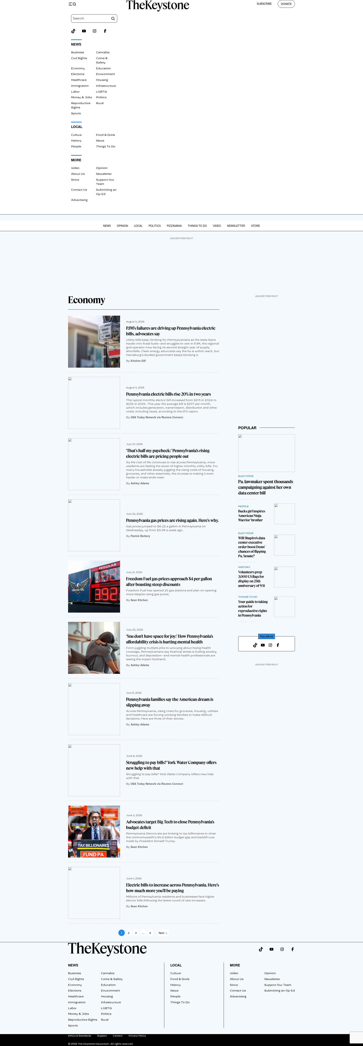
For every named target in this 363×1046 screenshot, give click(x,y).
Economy (78, 68)
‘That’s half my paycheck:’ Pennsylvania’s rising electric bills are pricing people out (167, 453)
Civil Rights (79, 58)
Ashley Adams (140, 483)
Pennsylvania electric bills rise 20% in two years (168, 394)
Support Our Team (277, 985)
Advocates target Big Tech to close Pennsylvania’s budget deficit (170, 824)
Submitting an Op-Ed (279, 990)
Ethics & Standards (79, 1036)
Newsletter (104, 174)
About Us (78, 174)
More (235, 965)
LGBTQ (101, 92)
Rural (100, 103)
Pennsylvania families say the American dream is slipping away (169, 702)
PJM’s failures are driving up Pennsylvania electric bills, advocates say (170, 330)
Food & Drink (105, 135)
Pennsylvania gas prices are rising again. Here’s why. (172, 520)
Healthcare (79, 80)
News (100, 140)
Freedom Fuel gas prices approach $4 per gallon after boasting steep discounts (169, 581)
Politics (101, 97)
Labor (75, 92)
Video (75, 168)
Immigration (80, 86)
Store (75, 180)
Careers (118, 1036)
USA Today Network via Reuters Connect (157, 417)
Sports (76, 113)
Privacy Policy (137, 1036)
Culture (76, 135)
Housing (102, 80)
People (76, 146)
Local (138, 226)
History (76, 140)
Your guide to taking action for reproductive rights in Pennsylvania (253, 609)
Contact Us (79, 190)
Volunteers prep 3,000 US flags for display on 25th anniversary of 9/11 (251, 579)
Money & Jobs (81, 97)
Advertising (79, 200)
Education (103, 68)
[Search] (113, 18)
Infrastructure (106, 86)
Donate (286, 4)
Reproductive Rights (82, 1020)
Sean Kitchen (139, 600)
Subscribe (264, 3)
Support (102, 1036)
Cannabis (102, 52)
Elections (77, 74)
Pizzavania (174, 226)
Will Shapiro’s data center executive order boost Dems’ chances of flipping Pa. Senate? (252, 547)
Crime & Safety (112, 979)
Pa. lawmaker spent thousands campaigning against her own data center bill (265, 487)
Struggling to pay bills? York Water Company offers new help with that (171, 765)
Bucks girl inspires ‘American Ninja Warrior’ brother (251, 515)
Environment (105, 74)
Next (163, 933)
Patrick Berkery (140, 536)
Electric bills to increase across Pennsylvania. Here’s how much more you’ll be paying (172, 887)
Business (77, 52)
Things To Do (105, 146)
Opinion (102, 168)
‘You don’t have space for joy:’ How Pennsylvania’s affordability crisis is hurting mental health (169, 639)
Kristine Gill (138, 361)
